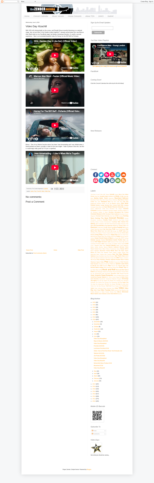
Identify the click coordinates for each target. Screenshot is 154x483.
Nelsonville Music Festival (97, 254)
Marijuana (126, 245)
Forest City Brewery (120, 229)
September (97, 329)
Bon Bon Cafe (115, 201)
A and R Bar (99, 194)
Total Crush (109, 286)
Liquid (122, 243)
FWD (105, 231)
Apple (106, 196)
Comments (96, 434)
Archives (110, 196)
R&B (98, 265)
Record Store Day (123, 265)
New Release (123, 254)
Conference (99, 220)
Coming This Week (101, 218)
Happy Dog (114, 234)
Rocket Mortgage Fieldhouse (101, 271)
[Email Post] (51, 188)
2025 (94, 302)
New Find (115, 254)
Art (114, 196)
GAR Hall (109, 231)
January (96, 381)
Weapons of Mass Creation (102, 292)
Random (105, 265)
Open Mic (113, 257)
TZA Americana (111, 66)
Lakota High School (123, 241)
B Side (122, 196)
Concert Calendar (40, 16)
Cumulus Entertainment (105, 221)
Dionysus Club (124, 223)
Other (117, 258)
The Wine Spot (124, 284)
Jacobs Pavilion (117, 240)
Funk (102, 231)
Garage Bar (116, 231)
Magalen (97, 245)
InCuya (126, 238)
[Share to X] (59, 189)
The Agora (94, 280)
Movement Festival (105, 250)
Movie (112, 250)
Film (124, 227)
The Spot (118, 284)
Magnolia (108, 245)
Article (117, 196)
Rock (94, 269)
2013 (94, 394)
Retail (114, 267)
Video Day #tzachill (99, 360)
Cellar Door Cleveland (108, 208)
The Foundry (105, 282)
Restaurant (110, 267)
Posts (94, 430)
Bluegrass (104, 201)
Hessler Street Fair (111, 236)
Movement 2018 (98, 365)
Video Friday (97, 290)
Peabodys (102, 259)
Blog (119, 199)
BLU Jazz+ (97, 201)
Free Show (97, 231)
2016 (94, 386)
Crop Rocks (121, 220)
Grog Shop (98, 234)
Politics (102, 262)
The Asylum (104, 280)
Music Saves (124, 250)
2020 (94, 314)
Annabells (102, 196)
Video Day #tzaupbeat (100, 338)
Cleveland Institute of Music (100, 212)
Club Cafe (112, 216)
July (95, 334)
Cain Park (120, 205)
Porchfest (111, 262)
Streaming (96, 278)
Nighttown (93, 256)
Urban (116, 288)
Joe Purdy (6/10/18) (99, 355)
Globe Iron (125, 231)
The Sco (107, 284)
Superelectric (102, 278)
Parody (94, 259)
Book (121, 201)
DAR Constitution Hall (101, 223)
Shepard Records (124, 273)
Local (126, 243)
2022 (94, 309)
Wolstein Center (106, 293)
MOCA (126, 248)
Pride (121, 262)
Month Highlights (95, 250)
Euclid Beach (101, 227)
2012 (94, 396)
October (96, 326)
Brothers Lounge (100, 205)
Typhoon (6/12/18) (99, 353)
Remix (105, 267)
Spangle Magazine (102, 277)
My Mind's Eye (99, 252)
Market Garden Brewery (97, 247)
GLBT (120, 231)
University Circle (110, 288)
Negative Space (108, 252)
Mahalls (113, 245)
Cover (110, 220)
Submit (110, 16)
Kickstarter (104, 241)
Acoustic (112, 194)
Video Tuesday (106, 290)
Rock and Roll (108, 269)
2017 (94, 384)
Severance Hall (115, 273)
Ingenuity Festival (100, 240)
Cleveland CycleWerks (102, 210)
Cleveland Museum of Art (98, 214)
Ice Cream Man (117, 238)
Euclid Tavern (107, 227)
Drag (105, 225)
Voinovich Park (118, 290)
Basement (111, 198)
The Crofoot (99, 282)
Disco (92, 225)
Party (98, 259)
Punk (111, 263)
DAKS (101, 16)
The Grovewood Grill (114, 282)
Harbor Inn (120, 234)
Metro (100, 248)
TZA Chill (103, 66)
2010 (94, 401)
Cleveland (93, 210)
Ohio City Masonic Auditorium (98, 257)
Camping (126, 205)
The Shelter (112, 284)
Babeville (126, 196)
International (109, 240)
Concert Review (116, 218)
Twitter (104, 288)
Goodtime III (94, 232)
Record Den (114, 265)
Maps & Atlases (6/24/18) (101, 341)
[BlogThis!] (57, 189)
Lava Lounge (108, 243)
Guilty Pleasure (106, 234)
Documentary (100, 225)
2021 (94, 312)
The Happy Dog (124, 282)
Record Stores (95, 267)
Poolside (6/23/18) (99, 346)
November (97, 324)
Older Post (81, 250)
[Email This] (55, 189)
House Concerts (74, 16)
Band (92, 198)
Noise (97, 256)
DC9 (108, 223)
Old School (108, 257)
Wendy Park (113, 292)
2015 (94, 389)
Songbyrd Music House (122, 275)
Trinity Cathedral (98, 288)
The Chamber (117, 280)
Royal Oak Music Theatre (119, 271)
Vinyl (112, 290)
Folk (113, 229)
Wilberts (119, 292)
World (112, 293)
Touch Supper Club (117, 286)
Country (105, 220)
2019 (94, 317)
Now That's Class (120, 256)
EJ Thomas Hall (121, 225)
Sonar (115, 275)
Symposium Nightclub (111, 278)
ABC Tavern (106, 194)
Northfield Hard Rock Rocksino (106, 256)
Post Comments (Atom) (40, 253)
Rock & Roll (99, 269)
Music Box (118, 250)
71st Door (93, 194)
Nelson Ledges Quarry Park (120, 252)
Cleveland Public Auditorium (112, 214)
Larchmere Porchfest (96, 243)
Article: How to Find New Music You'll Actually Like (108, 351)
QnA (114, 263)
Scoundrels (107, 273)
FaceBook (114, 227)
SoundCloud (94, 277)
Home (26, 16)
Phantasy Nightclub (111, 259)
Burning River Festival (111, 205)
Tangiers (119, 278)
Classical (125, 208)
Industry (93, 240)
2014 (94, 391)
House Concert (99, 238)
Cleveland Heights (112, 210)
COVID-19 (115, 220)
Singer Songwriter (96, 275)
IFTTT (122, 238)
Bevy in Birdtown (113, 199)
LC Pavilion (114, 243)
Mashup (106, 247)
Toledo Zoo (93, 286)
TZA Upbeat (95, 66)
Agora (116, 194)
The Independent (100, 284)
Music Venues (58, 16)
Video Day (47, 191)
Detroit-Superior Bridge (115, 223)
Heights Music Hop (102, 236)
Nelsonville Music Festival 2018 (103, 363)
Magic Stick (102, 245)
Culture (97, 221)
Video (42, 191)
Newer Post (29, 250)
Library (119, 243)
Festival (119, 227)
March (96, 376)
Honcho (122, 236)
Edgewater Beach (111, 225)
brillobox (119, 203)
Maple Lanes (119, 245)
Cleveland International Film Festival (118, 212)
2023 (94, 307)
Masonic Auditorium (113, 247)
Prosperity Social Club (104, 263)
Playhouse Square (95, 262)
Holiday (118, 236)
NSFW (126, 256)
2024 (94, 305)
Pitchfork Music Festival (122, 259)
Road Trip (122, 267)
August (96, 331)
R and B (39, 191)
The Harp (93, 284)
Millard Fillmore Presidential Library (111, 248)
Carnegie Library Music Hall (97, 207)
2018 (94, 319)
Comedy (121, 216)
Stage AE (118, 277)
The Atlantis (110, 280)
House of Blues (108, 238)
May (95, 371)
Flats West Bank (107, 229)
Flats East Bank (99, 229)
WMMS (100, 293)
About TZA (89, 16)
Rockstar (110, 271)
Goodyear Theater (101, 232)
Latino (32, 191)
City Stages (119, 208)
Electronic (94, 227)
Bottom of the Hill (106, 203)
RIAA (117, 267)
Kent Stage (98, 241)
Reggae (101, 267)
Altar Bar (97, 196)
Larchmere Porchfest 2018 (101, 348)
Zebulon (120, 293)
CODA (116, 216)
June (95, 336)
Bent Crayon (106, 199)
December (97, 321)
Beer (101, 199)
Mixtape (122, 248)
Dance (93, 223)
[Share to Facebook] (61, 189)
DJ (95, 225)
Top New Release (101, 286)
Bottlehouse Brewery (96, 203)
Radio (101, 265)
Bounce (114, 203)
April (95, 373)
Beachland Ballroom (121, 198)
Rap (109, 265)
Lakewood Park (114, 241)
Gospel (108, 232)
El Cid (126, 225)
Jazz (124, 240)
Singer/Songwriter (107, 275)
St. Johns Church (111, 277)
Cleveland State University (102, 216)
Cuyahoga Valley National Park (120, 221)
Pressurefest (117, 262)
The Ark (99, 280)
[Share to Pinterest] (63, 189)
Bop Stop (125, 201)
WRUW (116, 293)
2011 (94, 398)
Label (108, 241)
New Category (108, 254)
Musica (92, 252)
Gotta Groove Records (115, 232)
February (96, 378)
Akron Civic (122, 194)
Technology (125, 278)
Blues (109, 201)
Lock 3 (92, 245)
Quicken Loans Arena (122, 263)
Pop (35, 191)
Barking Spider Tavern (101, 198)
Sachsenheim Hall (99, 273)
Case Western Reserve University (113, 207)
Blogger (89, 469)
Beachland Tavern (95, 199)
